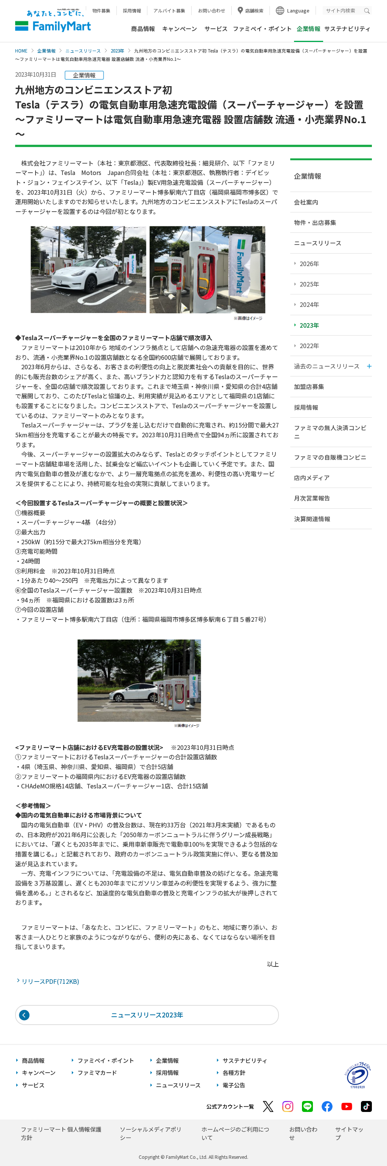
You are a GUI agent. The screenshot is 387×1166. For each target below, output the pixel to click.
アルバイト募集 (169, 10)
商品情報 (143, 28)
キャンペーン (179, 28)
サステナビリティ (347, 28)
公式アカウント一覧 (230, 1106)
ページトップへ (362, 1141)
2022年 (309, 345)
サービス (216, 28)
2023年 (117, 51)
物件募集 (101, 10)
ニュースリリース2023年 (147, 1014)
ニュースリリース (83, 51)
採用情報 (132, 10)
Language (298, 10)
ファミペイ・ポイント (262, 28)
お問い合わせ (211, 10)
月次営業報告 (312, 498)
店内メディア (312, 477)
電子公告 (234, 1085)
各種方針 (234, 1072)
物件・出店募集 (315, 222)
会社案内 (306, 202)
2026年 (309, 263)
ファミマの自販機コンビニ (330, 457)
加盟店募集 (309, 386)
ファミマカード (97, 1072)
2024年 (309, 304)
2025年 (309, 284)
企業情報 (46, 51)
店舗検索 (254, 10)
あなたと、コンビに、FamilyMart (53, 21)
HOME (21, 51)
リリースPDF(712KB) (52, 981)
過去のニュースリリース (327, 366)
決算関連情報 (312, 518)
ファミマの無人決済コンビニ (330, 431)
